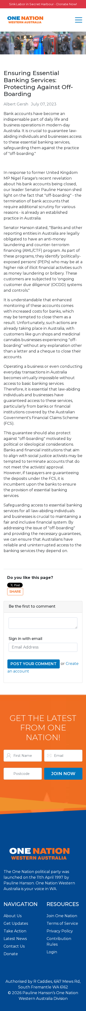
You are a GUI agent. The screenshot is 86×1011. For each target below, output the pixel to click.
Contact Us (14, 946)
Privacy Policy (60, 931)
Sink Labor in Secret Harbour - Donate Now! (43, 4)
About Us (13, 916)
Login (52, 952)
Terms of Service (62, 923)
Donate (11, 954)
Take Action (15, 931)
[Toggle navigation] (78, 20)
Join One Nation (62, 916)
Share (15, 591)
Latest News (15, 938)
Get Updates (16, 923)
